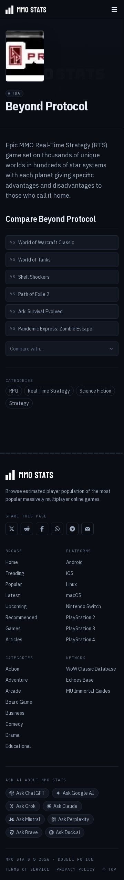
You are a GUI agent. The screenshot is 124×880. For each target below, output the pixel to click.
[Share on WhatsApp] (57, 529)
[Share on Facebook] (42, 529)
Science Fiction (95, 391)
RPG (13, 391)
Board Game (19, 702)
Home (12, 562)
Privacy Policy (75, 869)
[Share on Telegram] (72, 529)
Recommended (21, 617)
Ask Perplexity (73, 819)
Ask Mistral (28, 819)
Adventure (17, 680)
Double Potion (76, 859)
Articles (14, 639)
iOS (69, 573)
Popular (14, 584)
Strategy (19, 403)
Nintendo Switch (83, 606)
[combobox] (62, 349)
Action (12, 669)
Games (13, 628)
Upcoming (16, 606)
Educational (18, 746)
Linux (71, 584)
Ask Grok (25, 806)
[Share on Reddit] (27, 529)
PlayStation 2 (80, 617)
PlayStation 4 (80, 639)
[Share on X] (12, 529)
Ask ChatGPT (30, 793)
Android (74, 562)
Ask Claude (65, 806)
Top (112, 869)
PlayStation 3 (80, 628)
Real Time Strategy (49, 391)
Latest (13, 595)
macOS (73, 595)
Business (15, 713)
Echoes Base (80, 680)
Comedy (14, 724)
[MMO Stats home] (23, 10)
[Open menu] (114, 9)
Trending (15, 573)
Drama (13, 735)
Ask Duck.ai (68, 832)
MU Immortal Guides (88, 691)
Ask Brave (27, 832)
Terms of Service (28, 869)
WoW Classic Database (91, 669)
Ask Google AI (78, 793)
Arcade (13, 691)
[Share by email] (87, 529)
